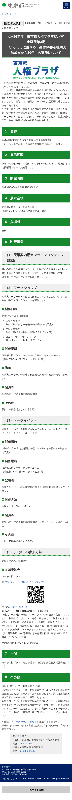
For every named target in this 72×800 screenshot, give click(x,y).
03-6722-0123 (19, 607)
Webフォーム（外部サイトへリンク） (25, 582)
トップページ (9, 14)
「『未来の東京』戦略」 (24, 721)
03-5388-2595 (27, 751)
